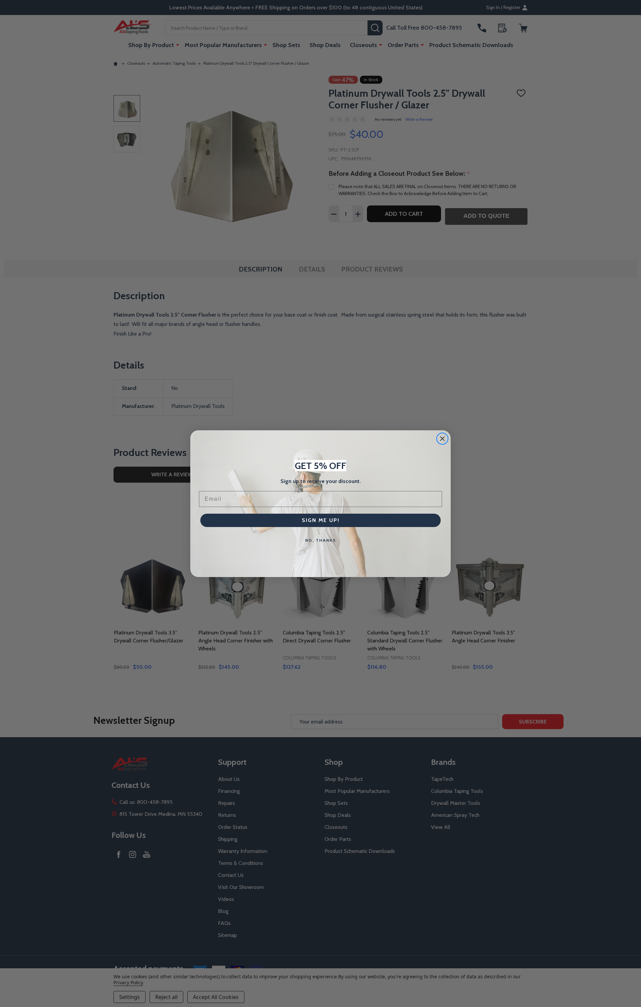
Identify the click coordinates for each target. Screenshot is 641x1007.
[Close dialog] (442, 439)
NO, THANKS (320, 540)
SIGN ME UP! (321, 520)
